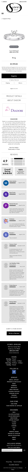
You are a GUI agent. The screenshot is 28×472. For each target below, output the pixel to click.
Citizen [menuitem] (14, 422)
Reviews (14, 154)
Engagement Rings (7, 18)
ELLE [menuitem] (14, 427)
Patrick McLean (13, 204)
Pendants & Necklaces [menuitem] (14, 381)
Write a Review (14, 333)
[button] (4, 1)
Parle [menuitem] (14, 439)
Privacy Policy (9, 461)
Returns (20, 83)
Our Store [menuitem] (14, 403)
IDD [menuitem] (14, 429)
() (23, 158)
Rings (18, 149)
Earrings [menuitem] (14, 385)
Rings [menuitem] (14, 383)
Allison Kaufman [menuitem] (14, 414)
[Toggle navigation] (2, 13)
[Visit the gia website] (16, 457)
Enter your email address (14, 447)
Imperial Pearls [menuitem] (14, 431)
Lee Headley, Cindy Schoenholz (14, 264)
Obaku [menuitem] (14, 437)
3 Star (12, 161)
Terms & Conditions (18, 461)
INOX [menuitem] (14, 412)
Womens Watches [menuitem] (13, 391)
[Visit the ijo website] (11, 457)
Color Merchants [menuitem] (14, 416)
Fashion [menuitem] (14, 395)
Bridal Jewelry (11, 149)
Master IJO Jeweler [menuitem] (14, 433)
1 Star (12, 164)
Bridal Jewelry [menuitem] (14, 380)
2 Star (12, 163)
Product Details (14, 96)
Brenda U (11, 233)
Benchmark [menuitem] (14, 418)
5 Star (12, 158)
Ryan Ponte (12, 192)
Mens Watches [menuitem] (14, 389)
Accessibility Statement (14, 464)
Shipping (8, 83)
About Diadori (14, 100)
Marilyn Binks (12, 301)
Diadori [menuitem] (14, 425)
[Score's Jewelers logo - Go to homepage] (14, 7)
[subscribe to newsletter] (24, 450)
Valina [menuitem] (14, 424)
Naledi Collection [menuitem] (14, 435)
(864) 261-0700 (14, 52)
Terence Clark (13, 244)
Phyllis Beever (13, 285)
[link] (22, 1)
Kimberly (11, 219)
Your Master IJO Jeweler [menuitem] (14, 405)
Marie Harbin (12, 181)
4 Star (12, 160)
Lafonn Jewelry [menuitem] (14, 420)
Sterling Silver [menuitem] (14, 393)
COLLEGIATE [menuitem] (14, 397)
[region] (14, 36)
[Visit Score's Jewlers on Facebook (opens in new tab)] (14, 372)
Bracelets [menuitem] (14, 387)
